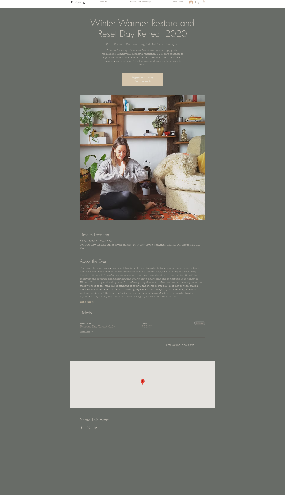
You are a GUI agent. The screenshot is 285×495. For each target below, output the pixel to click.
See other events (143, 81)
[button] (204, 1)
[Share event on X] (88, 428)
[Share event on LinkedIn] (96, 428)
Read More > (87, 301)
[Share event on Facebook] (81, 428)
